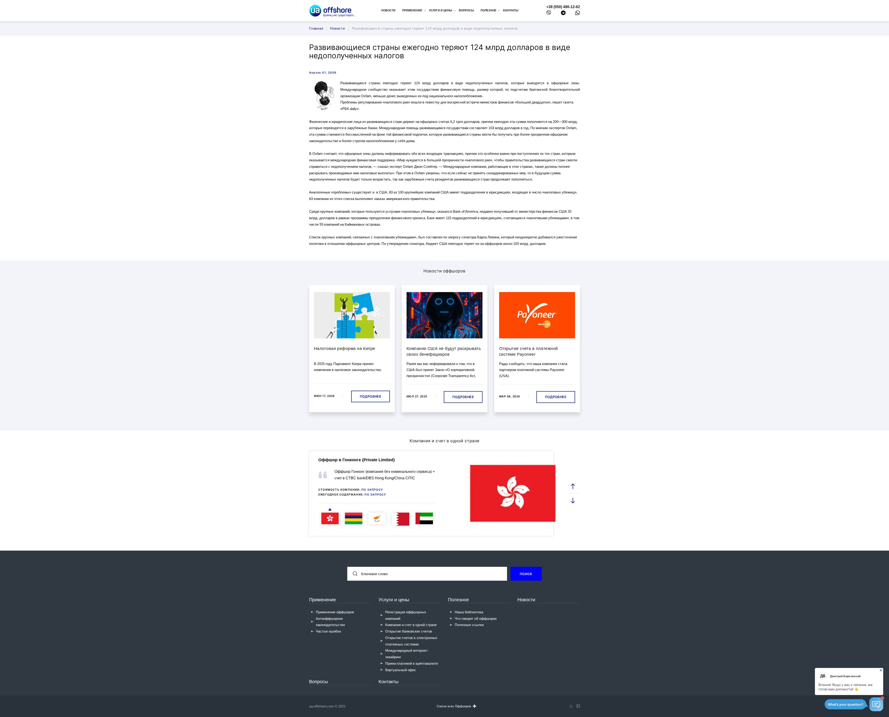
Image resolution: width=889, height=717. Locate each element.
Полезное (458, 599)
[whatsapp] (577, 14)
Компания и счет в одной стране (411, 625)
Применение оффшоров (335, 612)
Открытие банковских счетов (408, 631)
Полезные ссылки (469, 625)
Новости (388, 10)
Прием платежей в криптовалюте (411, 663)
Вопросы (466, 10)
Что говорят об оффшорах (476, 618)
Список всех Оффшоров (454, 706)
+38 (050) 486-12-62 (563, 7)
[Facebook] (578, 706)
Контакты (510, 10)
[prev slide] (573, 487)
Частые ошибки (328, 631)
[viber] (548, 13)
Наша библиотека (469, 612)
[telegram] (563, 13)
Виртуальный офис (400, 670)
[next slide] (573, 500)
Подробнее (370, 396)
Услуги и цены (394, 599)
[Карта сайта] (571, 706)
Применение (322, 599)
